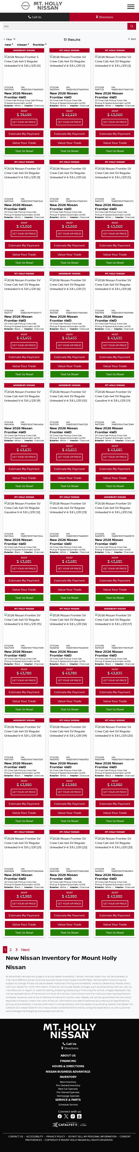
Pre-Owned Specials (68, 1092)
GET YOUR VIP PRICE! (24, 122)
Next (25, 949)
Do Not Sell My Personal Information (92, 1136)
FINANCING (68, 1061)
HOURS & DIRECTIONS (68, 1066)
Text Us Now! (24, 151)
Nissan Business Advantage (68, 1071)
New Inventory (68, 1081)
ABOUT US (68, 1055)
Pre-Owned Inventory (68, 1085)
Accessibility (35, 1136)
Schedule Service (68, 1104)
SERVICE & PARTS (68, 1099)
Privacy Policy (56, 1136)
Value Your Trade (24, 143)
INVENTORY (68, 1077)
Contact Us (16, 1136)
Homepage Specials (68, 1095)
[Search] (131, 26)
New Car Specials (68, 1088)
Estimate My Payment (24, 134)
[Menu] (131, 7)
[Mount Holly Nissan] (41, 5)
